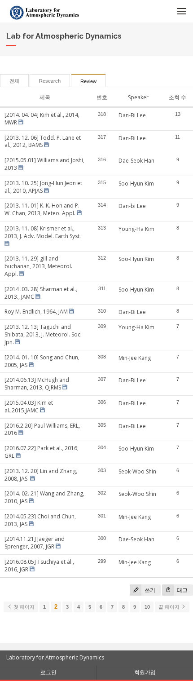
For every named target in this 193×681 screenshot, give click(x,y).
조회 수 (177, 97)
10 (147, 607)
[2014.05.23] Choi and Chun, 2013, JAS (40, 520)
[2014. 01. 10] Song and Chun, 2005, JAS (41, 361)
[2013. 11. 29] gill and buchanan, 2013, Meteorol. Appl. (38, 266)
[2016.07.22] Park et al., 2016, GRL (41, 452)
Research (50, 81)
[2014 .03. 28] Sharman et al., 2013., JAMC (40, 293)
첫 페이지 (23, 607)
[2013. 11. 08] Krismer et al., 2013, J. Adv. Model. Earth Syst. (42, 232)
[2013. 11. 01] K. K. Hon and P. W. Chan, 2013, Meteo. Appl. (41, 209)
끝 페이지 (169, 607)
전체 (14, 81)
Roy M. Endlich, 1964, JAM (36, 311)
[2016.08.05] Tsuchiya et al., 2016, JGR (39, 565)
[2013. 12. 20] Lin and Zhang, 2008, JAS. (40, 474)
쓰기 (149, 590)
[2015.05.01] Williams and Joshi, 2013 (44, 164)
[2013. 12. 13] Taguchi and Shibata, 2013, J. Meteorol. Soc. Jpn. (43, 334)
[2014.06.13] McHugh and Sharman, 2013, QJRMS (36, 383)
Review (88, 81)
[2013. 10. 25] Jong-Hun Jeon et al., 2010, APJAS (43, 187)
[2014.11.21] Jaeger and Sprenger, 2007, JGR (34, 542)
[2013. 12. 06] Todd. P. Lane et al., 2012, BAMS (42, 141)
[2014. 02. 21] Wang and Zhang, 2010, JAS (44, 497)
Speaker (138, 97)
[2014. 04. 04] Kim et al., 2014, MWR (41, 118)
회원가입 (145, 672)
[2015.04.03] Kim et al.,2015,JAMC (28, 406)
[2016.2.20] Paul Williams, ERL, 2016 (42, 429)
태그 (181, 590)
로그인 (48, 672)
